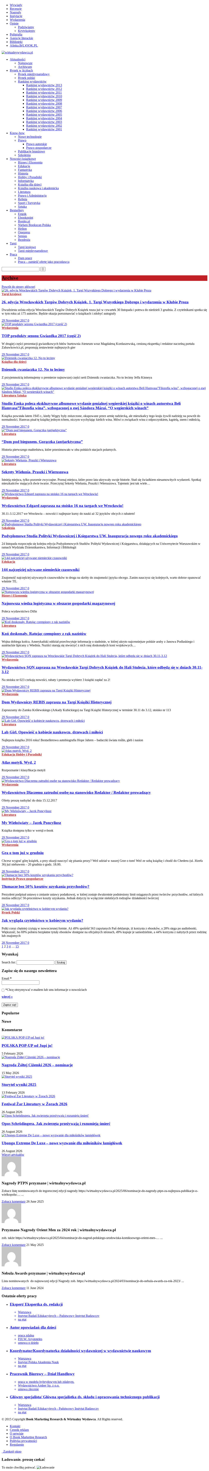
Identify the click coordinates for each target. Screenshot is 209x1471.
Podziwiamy (26, 27)
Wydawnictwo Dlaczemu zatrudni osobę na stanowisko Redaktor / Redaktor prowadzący (76, 792)
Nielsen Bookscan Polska (34, 225)
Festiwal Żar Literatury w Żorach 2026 (34, 1104)
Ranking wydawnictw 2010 (44, 96)
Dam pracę (25, 258)
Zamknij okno (11, 1451)
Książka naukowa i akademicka (38, 188)
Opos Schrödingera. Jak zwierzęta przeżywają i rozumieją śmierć (56, 1123)
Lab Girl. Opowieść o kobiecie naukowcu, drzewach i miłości (52, 732)
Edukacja (24, 166)
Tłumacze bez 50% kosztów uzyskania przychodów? (45, 886)
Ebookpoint (25, 217)
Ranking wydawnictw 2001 (44, 129)
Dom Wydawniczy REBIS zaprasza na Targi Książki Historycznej (56, 702)
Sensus (22, 236)
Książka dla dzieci (29, 184)
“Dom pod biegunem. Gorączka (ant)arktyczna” (42, 442)
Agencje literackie (21, 38)
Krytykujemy (26, 31)
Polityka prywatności (23, 1441)
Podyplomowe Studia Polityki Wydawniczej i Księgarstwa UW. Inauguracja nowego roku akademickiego (90, 536)
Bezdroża (24, 239)
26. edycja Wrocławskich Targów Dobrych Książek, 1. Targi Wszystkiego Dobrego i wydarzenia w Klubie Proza (95, 302)
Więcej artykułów (13, 1154)
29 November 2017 (15, 320)
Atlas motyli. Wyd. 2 (19, 762)
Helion (22, 228)
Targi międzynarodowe (33, 250)
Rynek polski (26, 78)
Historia (23, 173)
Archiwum (25, 66)
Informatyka (26, 181)
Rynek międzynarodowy (34, 74)
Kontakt (15, 1426)
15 (17, 946)
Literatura (24, 192)
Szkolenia (24, 155)
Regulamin (17, 1444)
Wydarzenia (17, 19)
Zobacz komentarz (14, 1201)
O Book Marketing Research (28, 1437)
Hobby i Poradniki (30, 177)
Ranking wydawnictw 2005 (44, 114)
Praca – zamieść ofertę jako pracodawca (43, 261)
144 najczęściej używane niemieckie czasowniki (40, 569)
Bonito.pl (24, 221)
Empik (22, 214)
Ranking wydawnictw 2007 (44, 107)
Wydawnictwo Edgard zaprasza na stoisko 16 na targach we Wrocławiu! (62, 505)
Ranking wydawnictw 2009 (44, 100)
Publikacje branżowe (31, 151)
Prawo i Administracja (32, 195)
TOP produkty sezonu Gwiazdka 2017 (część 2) (41, 336)
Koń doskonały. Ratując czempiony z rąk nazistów (44, 633)
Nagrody (15, 12)
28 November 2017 (15, 871)
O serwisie (16, 1433)
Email (7, 978)
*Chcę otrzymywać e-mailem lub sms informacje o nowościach (46, 989)
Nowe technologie (30, 136)
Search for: (9, 962)
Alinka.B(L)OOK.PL (24, 45)
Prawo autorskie (36, 144)
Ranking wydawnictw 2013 (44, 85)
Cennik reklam (19, 1430)
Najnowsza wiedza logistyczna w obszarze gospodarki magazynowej (58, 603)
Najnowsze (25, 63)
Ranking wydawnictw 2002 (44, 125)
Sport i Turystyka (29, 203)
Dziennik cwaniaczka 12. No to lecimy (33, 369)
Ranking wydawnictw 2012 (44, 89)
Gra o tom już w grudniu (23, 853)
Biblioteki (16, 42)
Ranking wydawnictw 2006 (44, 111)
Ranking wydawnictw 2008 (44, 103)
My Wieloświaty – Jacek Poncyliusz (31, 823)
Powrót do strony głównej (18, 286)
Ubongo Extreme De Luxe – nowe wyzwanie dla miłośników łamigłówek (62, 1143)
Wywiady (16, 5)
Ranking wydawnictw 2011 (44, 92)
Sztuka (22, 206)
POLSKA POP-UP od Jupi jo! (27, 1045)
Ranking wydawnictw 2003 (44, 122)
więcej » (7, 996)
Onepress (24, 232)
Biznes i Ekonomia (30, 162)
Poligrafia (16, 34)
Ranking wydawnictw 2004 (44, 118)
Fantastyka (25, 170)
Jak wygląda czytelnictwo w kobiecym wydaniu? (42, 920)
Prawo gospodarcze (38, 147)
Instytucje (16, 16)
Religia (22, 199)
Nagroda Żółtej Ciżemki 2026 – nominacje (37, 1065)
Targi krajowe (27, 247)
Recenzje (16, 8)
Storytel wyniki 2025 (19, 1084)
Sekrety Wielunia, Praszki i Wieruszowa (35, 472)
